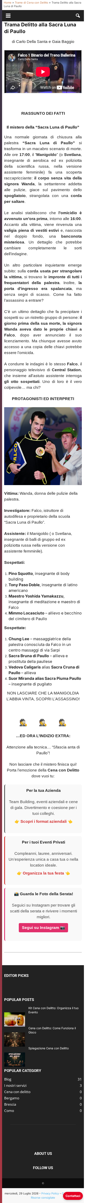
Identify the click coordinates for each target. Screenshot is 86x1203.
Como (9, 1110)
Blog (7, 1079)
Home (7, 2)
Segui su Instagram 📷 (43, 927)
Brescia (10, 1104)
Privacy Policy (50, 1193)
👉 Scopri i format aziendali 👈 (43, 821)
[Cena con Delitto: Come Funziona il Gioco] (14, 1039)
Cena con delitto (17, 1091)
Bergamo (11, 1098)
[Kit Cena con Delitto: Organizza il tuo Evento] (14, 1019)
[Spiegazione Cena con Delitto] (14, 1059)
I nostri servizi (15, 1085)
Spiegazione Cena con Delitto (48, 1048)
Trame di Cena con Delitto (31, 2)
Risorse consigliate (43, 1197)
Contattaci (73, 1196)
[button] (78, 15)
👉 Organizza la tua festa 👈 (43, 873)
